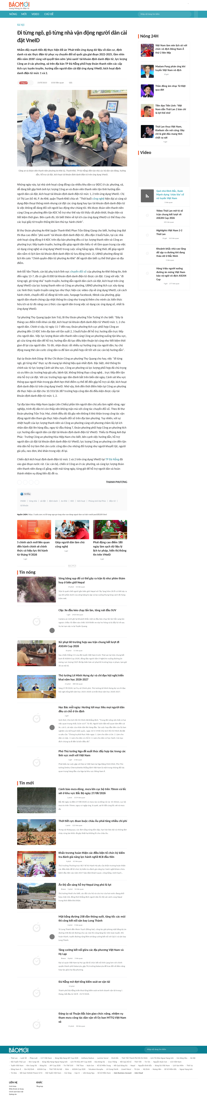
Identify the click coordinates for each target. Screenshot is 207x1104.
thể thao (80, 1066)
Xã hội (20, 25)
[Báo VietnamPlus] (62, 760)
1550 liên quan (57, 83)
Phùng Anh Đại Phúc (97, 501)
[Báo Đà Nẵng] (63, 986)
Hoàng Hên (157, 1069)
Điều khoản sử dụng (16, 1089)
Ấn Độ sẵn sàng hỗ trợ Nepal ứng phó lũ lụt (85, 884)
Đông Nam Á (16, 1069)
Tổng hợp (39, 1086)
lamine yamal (102, 1058)
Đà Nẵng (27, 494)
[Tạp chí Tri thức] (157, 57)
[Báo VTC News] (62, 587)
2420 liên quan (77, 615)
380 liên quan (78, 684)
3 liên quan (79, 958)
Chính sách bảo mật (16, 1092)
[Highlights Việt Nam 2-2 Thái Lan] (147, 235)
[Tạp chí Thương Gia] (19, 559)
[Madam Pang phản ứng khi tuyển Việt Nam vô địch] (147, 71)
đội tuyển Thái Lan (18, 1062)
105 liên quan (169, 222)
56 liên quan (80, 587)
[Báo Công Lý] (61, 651)
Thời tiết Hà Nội (55, 1069)
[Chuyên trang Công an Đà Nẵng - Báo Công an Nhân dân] (23, 82)
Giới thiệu (12, 1086)
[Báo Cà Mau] (58, 551)
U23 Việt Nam (175, 1062)
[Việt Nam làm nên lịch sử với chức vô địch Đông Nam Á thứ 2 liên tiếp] (147, 50)
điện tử (112, 501)
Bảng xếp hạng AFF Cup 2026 (66, 1058)
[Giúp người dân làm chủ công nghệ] (72, 529)
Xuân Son (90, 1066)
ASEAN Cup (41, 1069)
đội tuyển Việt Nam (53, 1073)
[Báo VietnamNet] (159, 222)
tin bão (14, 1073)
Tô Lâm (137, 1069)
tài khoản (24, 506)
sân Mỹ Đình (29, 1069)
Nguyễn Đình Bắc (145, 1066)
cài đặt (43, 501)
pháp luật (34, 1058)
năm (67, 1069)
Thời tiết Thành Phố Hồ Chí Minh (134, 1058)
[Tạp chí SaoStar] (158, 75)
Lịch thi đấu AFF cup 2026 (81, 1062)
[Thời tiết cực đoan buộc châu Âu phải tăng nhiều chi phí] (36, 832)
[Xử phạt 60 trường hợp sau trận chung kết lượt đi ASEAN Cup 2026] (36, 653)
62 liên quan (77, 861)
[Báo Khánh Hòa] (62, 1026)
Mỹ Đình (146, 1069)
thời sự (190, 1066)
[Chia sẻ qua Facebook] (19, 482)
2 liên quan (78, 760)
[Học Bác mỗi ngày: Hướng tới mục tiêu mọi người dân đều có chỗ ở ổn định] (36, 718)
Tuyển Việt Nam (17, 1066)
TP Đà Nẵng (112, 459)
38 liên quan (80, 1026)
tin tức (147, 1062)
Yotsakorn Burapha (95, 1069)
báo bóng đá (100, 1062)
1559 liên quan (79, 798)
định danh (53, 501)
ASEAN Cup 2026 (78, 1069)
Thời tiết (138, 1062)
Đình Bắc (115, 1058)
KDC (72, 501)
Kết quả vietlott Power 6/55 (31, 1073)
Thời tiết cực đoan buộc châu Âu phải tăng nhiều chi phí (93, 821)
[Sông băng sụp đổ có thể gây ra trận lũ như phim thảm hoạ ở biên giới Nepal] (36, 589)
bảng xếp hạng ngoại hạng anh (54, 1062)
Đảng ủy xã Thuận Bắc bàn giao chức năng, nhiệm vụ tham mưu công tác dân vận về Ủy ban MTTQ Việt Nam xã (92, 1017)
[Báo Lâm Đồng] (62, 798)
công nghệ (98, 198)
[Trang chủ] (19, 5)
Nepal (133, 1066)
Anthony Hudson (87, 1058)
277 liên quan (174, 284)
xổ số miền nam (104, 1073)
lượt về (24, 1058)
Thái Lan (14, 1058)
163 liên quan (174, 238)
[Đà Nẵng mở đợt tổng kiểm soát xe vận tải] (36, 993)
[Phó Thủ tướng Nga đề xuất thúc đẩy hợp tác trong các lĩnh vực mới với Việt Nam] (36, 762)
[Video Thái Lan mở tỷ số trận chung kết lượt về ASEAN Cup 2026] (147, 215)
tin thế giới (68, 1066)
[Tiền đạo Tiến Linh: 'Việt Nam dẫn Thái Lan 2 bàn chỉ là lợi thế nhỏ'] (147, 110)
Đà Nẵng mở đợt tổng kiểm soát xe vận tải (84, 982)
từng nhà (33, 501)
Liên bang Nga (88, 1073)
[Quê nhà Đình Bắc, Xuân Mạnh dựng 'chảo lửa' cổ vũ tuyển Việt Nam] (147, 195)
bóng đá (43, 1066)
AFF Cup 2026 (55, 1066)
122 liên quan (77, 825)
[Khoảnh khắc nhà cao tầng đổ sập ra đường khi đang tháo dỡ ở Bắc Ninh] (147, 253)
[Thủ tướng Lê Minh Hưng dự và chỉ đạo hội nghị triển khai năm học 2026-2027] (36, 687)
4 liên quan (78, 925)
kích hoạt (81, 501)
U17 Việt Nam (46, 1058)
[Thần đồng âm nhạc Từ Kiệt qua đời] (147, 90)
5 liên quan (170, 260)
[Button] (196, 14)
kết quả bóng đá (120, 1066)
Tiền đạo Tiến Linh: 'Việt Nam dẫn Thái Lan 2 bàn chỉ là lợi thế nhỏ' (170, 109)
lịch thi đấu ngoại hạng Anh (162, 1058)
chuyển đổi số (78, 271)
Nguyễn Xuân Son (160, 1062)
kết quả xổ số (125, 1062)
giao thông (112, 1062)
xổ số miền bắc (170, 1069)
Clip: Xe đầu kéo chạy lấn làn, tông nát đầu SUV (87, 610)
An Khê (64, 501)
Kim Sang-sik (34, 1062)
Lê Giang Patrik (112, 1069)
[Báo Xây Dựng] (62, 925)
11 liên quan (77, 651)
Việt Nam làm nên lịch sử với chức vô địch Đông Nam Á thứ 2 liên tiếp (171, 49)
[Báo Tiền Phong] (62, 615)
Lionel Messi (126, 1069)
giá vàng (67, 1073)
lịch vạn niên (178, 1066)
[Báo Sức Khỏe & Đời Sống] (61, 862)
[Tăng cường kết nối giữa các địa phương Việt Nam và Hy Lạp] (36, 961)
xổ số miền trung (104, 1066)
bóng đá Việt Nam (162, 1066)
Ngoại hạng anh (186, 1069)
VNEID (23, 501)
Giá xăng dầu (182, 1058)
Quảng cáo (13, 1094)
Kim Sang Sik (32, 1066)
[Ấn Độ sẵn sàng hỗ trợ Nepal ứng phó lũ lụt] (36, 896)
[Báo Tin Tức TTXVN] (61, 684)
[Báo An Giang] (61, 826)
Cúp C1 (77, 1073)
